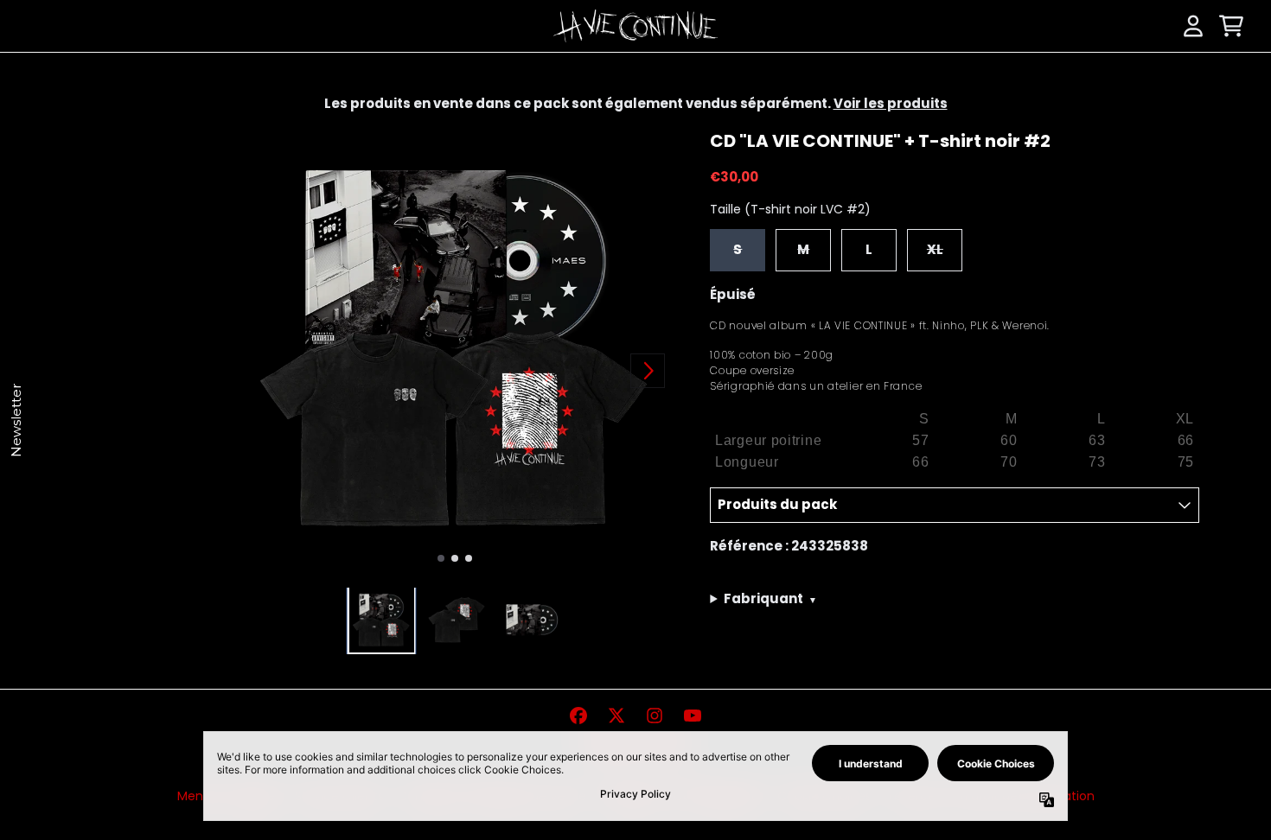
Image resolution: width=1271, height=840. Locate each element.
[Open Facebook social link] (578, 716)
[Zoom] (454, 348)
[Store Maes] (635, 26)
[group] (381, 620)
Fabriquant (770, 598)
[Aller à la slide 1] (441, 558)
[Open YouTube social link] (693, 716)
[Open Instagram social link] (655, 716)
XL (935, 249)
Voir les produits (890, 103)
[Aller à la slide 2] (454, 558)
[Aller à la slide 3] (468, 558)
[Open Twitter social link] (616, 716)
